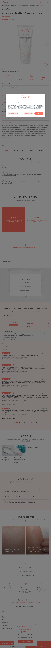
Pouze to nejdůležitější (29, 113)
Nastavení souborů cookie (13, 113)
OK (39, 113)
